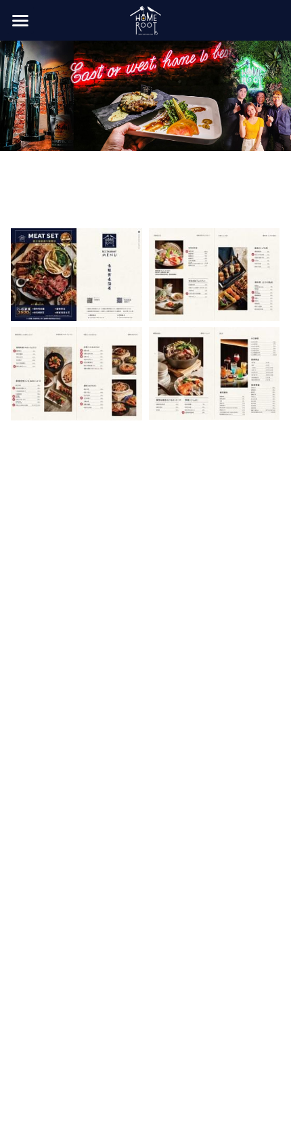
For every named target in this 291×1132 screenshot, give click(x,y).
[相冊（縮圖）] (76, 274)
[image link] (145, 19)
